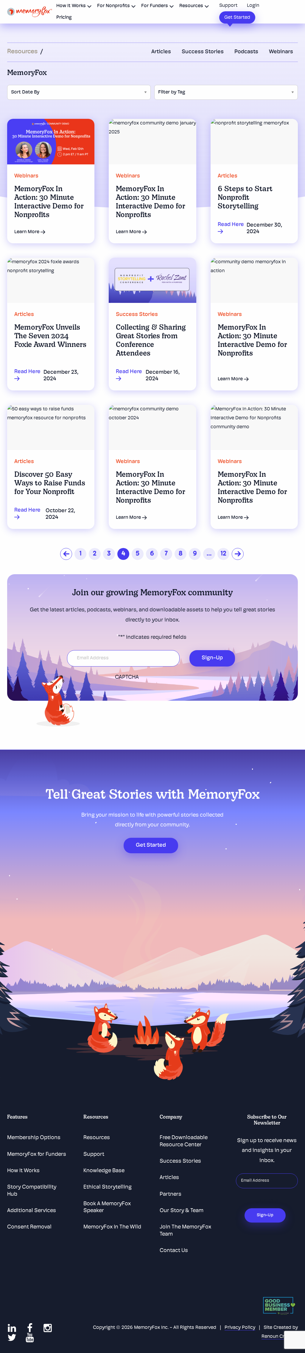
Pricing (64, 17)
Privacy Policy (240, 1327)
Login (253, 5)
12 (223, 554)
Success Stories (203, 52)
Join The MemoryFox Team (185, 1231)
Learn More (27, 232)
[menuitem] (72, 6)
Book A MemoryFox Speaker (107, 1207)
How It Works (71, 6)
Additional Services (31, 1211)
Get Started (237, 17)
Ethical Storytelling (107, 1187)
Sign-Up (212, 658)
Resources (191, 6)
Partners (170, 1194)
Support (228, 5)
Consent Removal (29, 1227)
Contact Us (174, 1251)
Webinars (281, 52)
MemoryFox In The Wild (112, 1227)
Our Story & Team (181, 1211)
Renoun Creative (280, 1336)
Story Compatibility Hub (31, 1191)
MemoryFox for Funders (36, 1154)
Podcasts (246, 52)
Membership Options (33, 1138)
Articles (161, 52)
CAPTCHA (127, 677)
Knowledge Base (104, 1171)
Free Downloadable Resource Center (184, 1141)
